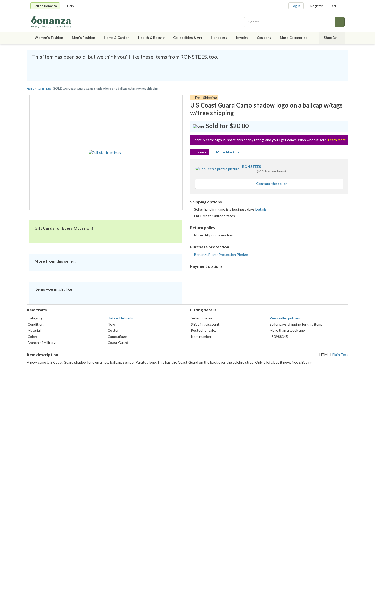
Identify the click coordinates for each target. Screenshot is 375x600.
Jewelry (242, 38)
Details (261, 209)
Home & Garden (116, 38)
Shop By (330, 38)
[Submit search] (340, 22)
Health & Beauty (151, 38)
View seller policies (285, 318)
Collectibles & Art (187, 38)
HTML (324, 354)
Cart (333, 6)
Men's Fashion (83, 38)
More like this (228, 152)
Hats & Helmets (120, 318)
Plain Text (340, 354)
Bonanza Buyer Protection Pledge (221, 254)
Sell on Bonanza (45, 6)
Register (316, 6)
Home (30, 88)
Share (201, 152)
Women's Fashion (49, 38)
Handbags (219, 38)
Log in (296, 6)
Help (70, 6)
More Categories (293, 38)
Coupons (264, 38)
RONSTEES (44, 88)
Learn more (337, 140)
